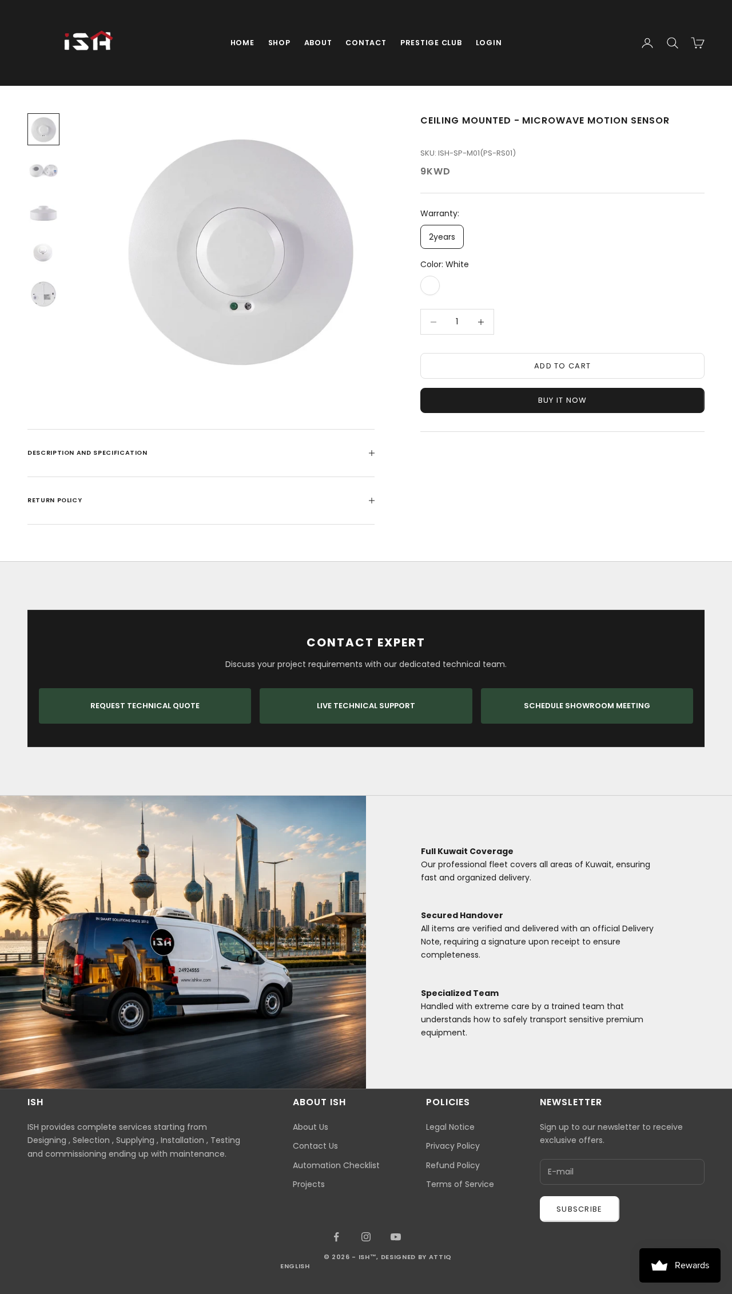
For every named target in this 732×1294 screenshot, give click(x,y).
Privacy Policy (453, 1146)
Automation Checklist (336, 1165)
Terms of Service (460, 1184)
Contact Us (315, 1146)
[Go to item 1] (43, 129)
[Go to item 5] (43, 294)
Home (242, 42)
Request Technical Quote (145, 705)
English (295, 1266)
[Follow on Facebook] (336, 1237)
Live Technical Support (366, 705)
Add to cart (562, 365)
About (318, 42)
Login (489, 42)
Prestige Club (431, 42)
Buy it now (562, 400)
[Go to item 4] (43, 253)
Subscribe (579, 1209)
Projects (309, 1184)
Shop (279, 42)
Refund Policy (453, 1165)
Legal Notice (450, 1127)
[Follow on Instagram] (366, 1237)
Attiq (440, 1256)
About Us (310, 1127)
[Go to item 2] (43, 170)
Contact (365, 42)
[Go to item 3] (43, 212)
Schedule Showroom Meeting (587, 705)
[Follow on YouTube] (395, 1237)
